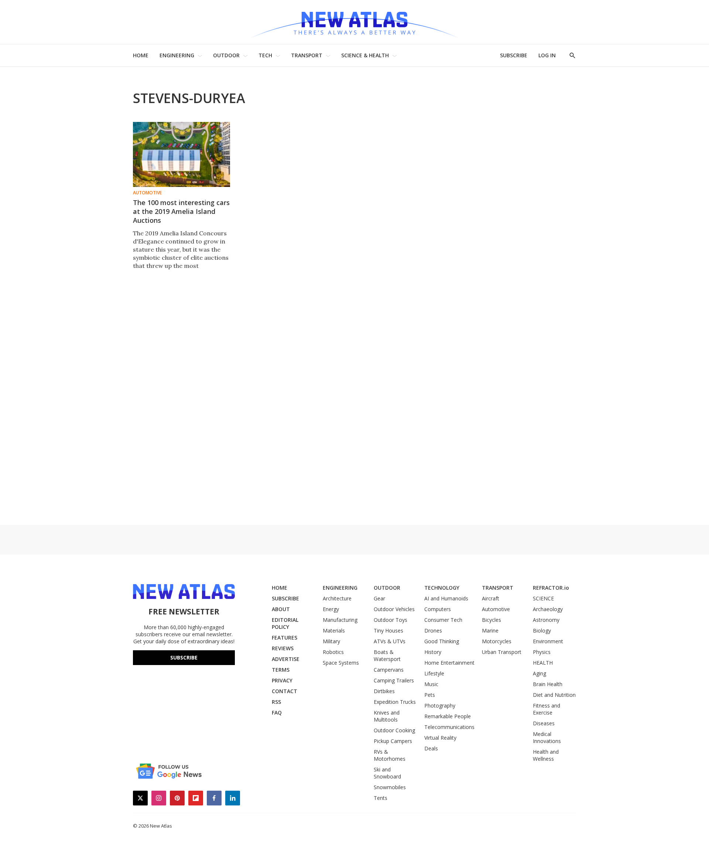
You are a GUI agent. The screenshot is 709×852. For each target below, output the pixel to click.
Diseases (544, 723)
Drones (433, 630)
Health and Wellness (546, 755)
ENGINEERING (177, 55)
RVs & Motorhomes (389, 755)
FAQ (277, 712)
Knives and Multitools (387, 716)
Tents (380, 797)
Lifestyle (434, 673)
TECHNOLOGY (441, 587)
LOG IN (547, 55)
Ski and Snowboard (387, 773)
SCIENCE (543, 598)
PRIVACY (282, 680)
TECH (265, 55)
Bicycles (491, 619)
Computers (437, 609)
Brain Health (547, 684)
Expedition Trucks (395, 701)
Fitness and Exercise (546, 709)
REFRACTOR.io (551, 587)
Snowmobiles (390, 787)
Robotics (333, 651)
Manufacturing (340, 619)
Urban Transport (501, 651)
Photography (439, 705)
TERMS (281, 669)
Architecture (337, 598)
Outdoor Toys (390, 619)
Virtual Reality (440, 737)
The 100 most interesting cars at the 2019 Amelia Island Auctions (181, 211)
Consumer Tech (443, 619)
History (432, 651)
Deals (431, 748)
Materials (334, 630)
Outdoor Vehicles (394, 609)
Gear (379, 598)
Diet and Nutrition (554, 694)
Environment (548, 641)
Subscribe (184, 657)
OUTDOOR (226, 55)
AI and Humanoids (446, 598)
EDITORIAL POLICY (285, 623)
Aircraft (490, 598)
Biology (542, 630)
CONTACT (284, 691)
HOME (140, 55)
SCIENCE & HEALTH (365, 55)
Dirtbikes (384, 691)
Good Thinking (441, 641)
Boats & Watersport (387, 655)
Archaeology (548, 609)
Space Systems (341, 662)
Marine (490, 630)
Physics (542, 651)
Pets (429, 694)
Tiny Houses (388, 630)
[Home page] (354, 22)
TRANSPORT (306, 55)
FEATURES (284, 637)
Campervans (389, 669)
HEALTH (543, 662)
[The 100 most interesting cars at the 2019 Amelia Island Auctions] (181, 154)
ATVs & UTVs (389, 641)
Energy (331, 609)
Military (331, 641)
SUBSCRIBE (513, 55)
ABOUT (281, 609)
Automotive (147, 193)
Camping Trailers (394, 680)
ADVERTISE (285, 658)
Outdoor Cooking (394, 730)
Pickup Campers (393, 740)
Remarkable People (447, 716)
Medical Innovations (547, 737)
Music (431, 684)
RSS (276, 701)
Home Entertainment (449, 662)
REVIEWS (283, 648)
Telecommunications (449, 726)
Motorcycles (496, 641)
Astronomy (546, 619)
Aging (539, 673)
